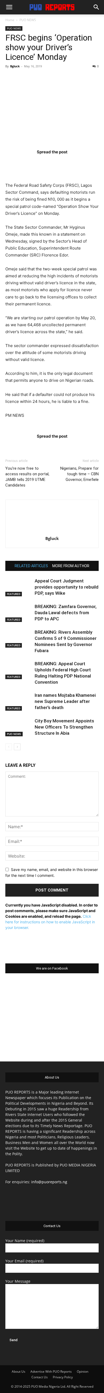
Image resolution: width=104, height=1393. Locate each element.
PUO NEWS (27, 20)
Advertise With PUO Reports (51, 1371)
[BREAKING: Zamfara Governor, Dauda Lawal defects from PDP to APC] (18, 613)
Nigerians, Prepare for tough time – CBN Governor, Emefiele (79, 474)
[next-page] (17, 747)
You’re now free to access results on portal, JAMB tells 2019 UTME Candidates (27, 477)
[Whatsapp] (83, 162)
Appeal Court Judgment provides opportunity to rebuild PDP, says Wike (66, 587)
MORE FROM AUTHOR (70, 566)
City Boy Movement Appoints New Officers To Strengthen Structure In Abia (64, 727)
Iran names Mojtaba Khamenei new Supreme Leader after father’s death (65, 701)
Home (9, 20)
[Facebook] (21, 162)
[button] (9, 7)
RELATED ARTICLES (31, 566)
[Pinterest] (62, 162)
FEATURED (13, 594)
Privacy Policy (63, 1377)
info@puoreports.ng (49, 1181)
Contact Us (39, 1377)
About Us (18, 1371)
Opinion (82, 1371)
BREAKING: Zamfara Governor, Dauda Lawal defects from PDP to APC (66, 612)
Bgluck (15, 66)
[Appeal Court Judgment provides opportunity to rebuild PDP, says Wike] (18, 587)
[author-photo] (52, 531)
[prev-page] (8, 747)
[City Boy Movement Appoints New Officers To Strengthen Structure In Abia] (18, 727)
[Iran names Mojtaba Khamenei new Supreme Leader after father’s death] (18, 701)
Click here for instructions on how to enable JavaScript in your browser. (50, 922)
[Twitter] (41, 162)
